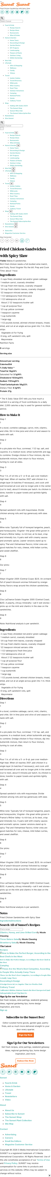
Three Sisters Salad (9, 939)
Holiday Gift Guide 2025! (19, 106)
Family (12, 70)
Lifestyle (8, 63)
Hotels (12, 98)
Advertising (10, 1134)
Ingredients (5, 920)
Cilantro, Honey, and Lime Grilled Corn (18, 932)
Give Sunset (9, 118)
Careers (9, 1138)
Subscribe (8, 231)
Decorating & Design (17, 43)
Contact (4, 1129)
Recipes (4, 950)
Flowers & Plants (16, 53)
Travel (7, 75)
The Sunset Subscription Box (20, 113)
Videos (12, 73)
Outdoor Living (15, 55)
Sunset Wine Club (16, 111)
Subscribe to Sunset (15, 1114)
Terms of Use (43, 1160)
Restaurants (14, 33)
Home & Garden (10, 38)
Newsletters (9, 116)
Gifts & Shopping (16, 65)
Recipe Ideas (14, 30)
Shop (7, 103)
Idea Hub (8, 60)
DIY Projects (14, 48)
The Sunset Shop (16, 108)
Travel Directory (16, 80)
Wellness (13, 68)
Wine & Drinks (15, 35)
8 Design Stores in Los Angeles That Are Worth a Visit (21, 984)
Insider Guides (15, 78)
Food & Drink (9, 25)
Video (8, 1099)
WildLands (14, 83)
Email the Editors (13, 1141)
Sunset (3, 1077)
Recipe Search (15, 28)
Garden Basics (15, 45)
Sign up (3, 1010)
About (3, 1105)
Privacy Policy (10, 1163)
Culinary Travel (15, 101)
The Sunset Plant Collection (18, 1120)
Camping (13, 93)
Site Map (9, 1124)
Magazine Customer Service (15, 233)
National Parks (15, 96)
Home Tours (14, 40)
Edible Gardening (16, 58)
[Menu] (1, 1)
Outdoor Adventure (17, 91)
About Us (9, 1110)
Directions (16, 920)
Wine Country (15, 86)
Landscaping (14, 50)
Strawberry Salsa (8, 942)
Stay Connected (5, 237)
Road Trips (14, 88)
